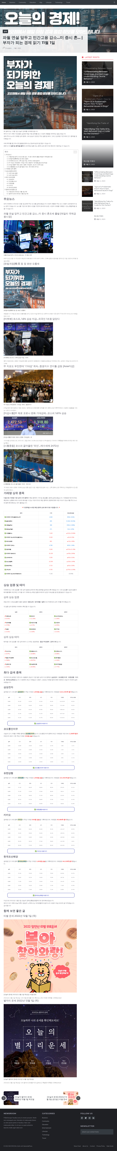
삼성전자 (11, 179)
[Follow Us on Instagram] (89, 1118)
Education (33, 2)
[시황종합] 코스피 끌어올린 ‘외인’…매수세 (17, 484)
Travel (68, 2)
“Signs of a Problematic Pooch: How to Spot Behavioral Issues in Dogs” (96, 103)
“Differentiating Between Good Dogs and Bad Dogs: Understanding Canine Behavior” (103, 175)
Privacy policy (101, 1146)
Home (4, 2)
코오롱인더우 (13, 181)
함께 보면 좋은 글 (11, 189)
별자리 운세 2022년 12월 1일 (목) (18, 193)
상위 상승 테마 (13, 175)
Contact (92, 1146)
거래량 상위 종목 (11, 169)
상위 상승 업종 (13, 173)
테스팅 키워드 (89, 161)
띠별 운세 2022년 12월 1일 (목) (18, 191)
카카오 (11, 185)
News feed (77, 1146)
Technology (58, 2)
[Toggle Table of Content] (74, 152)
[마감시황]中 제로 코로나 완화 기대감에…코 (18, 437)
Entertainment (46, 1128)
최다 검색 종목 (10, 177)
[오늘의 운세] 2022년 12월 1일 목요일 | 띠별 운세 (20, 994)
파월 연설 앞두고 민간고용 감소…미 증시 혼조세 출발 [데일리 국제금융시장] (30, 156)
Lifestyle (48, 2)
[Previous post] (3, 1098)
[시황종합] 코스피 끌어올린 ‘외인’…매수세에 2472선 (24, 166)
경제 (5, 31)
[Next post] (78, 1098)
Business (12, 2)
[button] (114, 2)
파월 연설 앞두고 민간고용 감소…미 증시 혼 (18, 255)
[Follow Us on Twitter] (85, 1118)
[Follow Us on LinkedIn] (93, 1118)
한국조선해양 (13, 187)
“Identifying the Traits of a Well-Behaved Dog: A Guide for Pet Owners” (97, 131)
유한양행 (11, 183)
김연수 (10, 48)
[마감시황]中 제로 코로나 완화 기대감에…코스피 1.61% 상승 (26, 164)
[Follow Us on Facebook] (81, 1118)
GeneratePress (27, 1146)
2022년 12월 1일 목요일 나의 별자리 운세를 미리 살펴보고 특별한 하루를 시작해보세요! (32, 1083)
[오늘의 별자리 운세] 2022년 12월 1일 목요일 (19, 1079)
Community (22, 2)
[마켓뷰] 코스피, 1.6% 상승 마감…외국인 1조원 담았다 (24, 160)
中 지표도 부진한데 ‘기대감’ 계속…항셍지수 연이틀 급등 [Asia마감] (28, 162)
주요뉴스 (9, 154)
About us (85, 1146)
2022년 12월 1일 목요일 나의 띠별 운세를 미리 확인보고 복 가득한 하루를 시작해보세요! (33, 998)
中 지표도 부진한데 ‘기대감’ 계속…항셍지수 (18, 404)
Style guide (110, 1146)
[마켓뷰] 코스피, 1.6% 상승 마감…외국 (16, 357)
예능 (40, 2)
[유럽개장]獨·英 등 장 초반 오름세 (18, 158)
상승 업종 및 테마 (11, 171)
